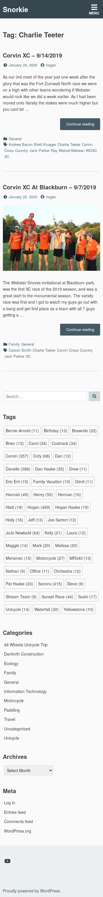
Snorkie (15, 9)
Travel (9, 719)
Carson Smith (20, 350)
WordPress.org (17, 831)
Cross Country (16, 150)
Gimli (84, 481)
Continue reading (83, 125)
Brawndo (84, 430)
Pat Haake (19, 583)
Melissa (66, 545)
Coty (41, 456)
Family (14, 344)
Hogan (38, 507)
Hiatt (14, 507)
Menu (94, 13)
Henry (43, 494)
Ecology (11, 663)
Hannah (17, 494)
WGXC (91, 150)
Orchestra (67, 571)
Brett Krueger (45, 144)
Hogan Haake (72, 507)
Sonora (50, 583)
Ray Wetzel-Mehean (67, 150)
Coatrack (64, 443)
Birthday (55, 430)
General (15, 138)
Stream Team (21, 596)
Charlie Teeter (69, 144)
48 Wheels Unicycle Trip (25, 644)
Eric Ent (17, 481)
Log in (9, 802)
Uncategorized (17, 729)
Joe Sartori (62, 520)
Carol (38, 443)
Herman (69, 494)
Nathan (15, 571)
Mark (41, 545)
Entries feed (15, 812)
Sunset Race (57, 596)
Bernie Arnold (22, 430)
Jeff (35, 520)
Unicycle (17, 609)
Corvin (87, 144)
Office (39, 571)
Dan (63, 456)
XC (6, 156)
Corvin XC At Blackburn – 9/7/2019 (49, 187)
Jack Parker (39, 150)
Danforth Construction (24, 654)
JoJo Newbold (23, 533)
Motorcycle (50, 558)
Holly (14, 520)
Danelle (18, 469)
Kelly (53, 533)
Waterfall (46, 609)
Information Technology (25, 691)
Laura (76, 533)
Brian (15, 443)
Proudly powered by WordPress (31, 891)
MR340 (80, 558)
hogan (51, 65)
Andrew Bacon (21, 144)
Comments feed (18, 821)
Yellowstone (79, 609)
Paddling (12, 710)
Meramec (18, 558)
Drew (78, 469)
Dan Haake (49, 469)
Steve (75, 583)
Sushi (87, 596)
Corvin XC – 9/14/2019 (32, 55)
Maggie (17, 545)
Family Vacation (51, 481)
